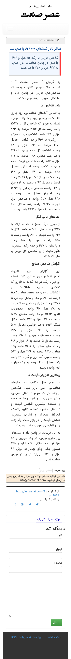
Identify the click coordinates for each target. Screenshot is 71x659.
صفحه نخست (53, 637)
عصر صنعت (30, 82)
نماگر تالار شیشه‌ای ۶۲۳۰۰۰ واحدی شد (35, 49)
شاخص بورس (46, 470)
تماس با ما (25, 637)
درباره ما (38, 637)
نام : (54, 536)
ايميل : (53, 549)
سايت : (53, 563)
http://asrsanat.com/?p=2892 (37, 493)
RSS (14, 637)
